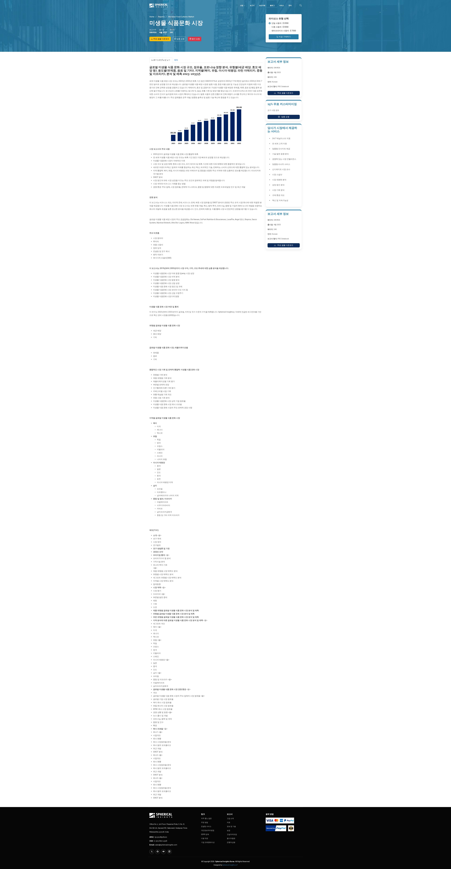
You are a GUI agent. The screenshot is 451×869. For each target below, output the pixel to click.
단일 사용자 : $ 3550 (280, 23)
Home (151, 17)
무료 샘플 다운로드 (161, 39)
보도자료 (262, 5)
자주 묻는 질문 (206, 818)
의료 (228, 822)
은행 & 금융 (231, 842)
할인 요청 (195, 39)
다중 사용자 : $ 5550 (280, 27)
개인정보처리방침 (207, 830)
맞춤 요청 (180, 39)
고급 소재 (230, 818)
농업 (228, 830)
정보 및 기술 (231, 826)
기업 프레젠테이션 (208, 842)
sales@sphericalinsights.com (166, 845)
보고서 (252, 5)
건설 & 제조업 (232, 834)
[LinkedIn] (169, 851)
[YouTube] (163, 851)
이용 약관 (204, 838)
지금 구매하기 (284, 37)
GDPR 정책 (205, 834)
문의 (290, 5)
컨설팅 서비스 (206, 826)
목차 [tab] (176, 60)
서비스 (281, 5)
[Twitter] (151, 851)
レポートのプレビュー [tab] (160, 60)
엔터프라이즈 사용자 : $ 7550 (284, 31)
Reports (161, 17)
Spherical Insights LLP (230, 865)
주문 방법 (204, 822)
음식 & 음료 (231, 838)
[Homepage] (173, 815)
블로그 (272, 5)
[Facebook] (157, 851)
